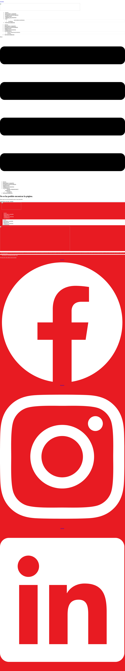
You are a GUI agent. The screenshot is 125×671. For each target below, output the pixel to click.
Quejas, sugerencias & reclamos (16, 20)
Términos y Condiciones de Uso (10, 255)
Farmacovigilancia (10, 22)
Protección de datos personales (8, 257)
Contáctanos (8, 31)
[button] (62, 108)
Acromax (2, 1)
